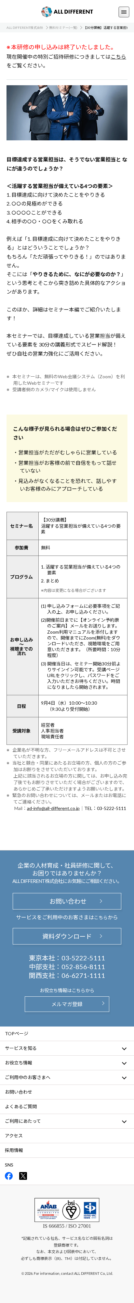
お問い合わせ (67, 901)
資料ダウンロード (67, 936)
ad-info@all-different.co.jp (53, 808)
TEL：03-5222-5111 (105, 808)
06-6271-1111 (83, 975)
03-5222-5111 (83, 958)
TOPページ (16, 1033)
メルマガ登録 (67, 1004)
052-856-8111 (83, 966)
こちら (118, 56)
